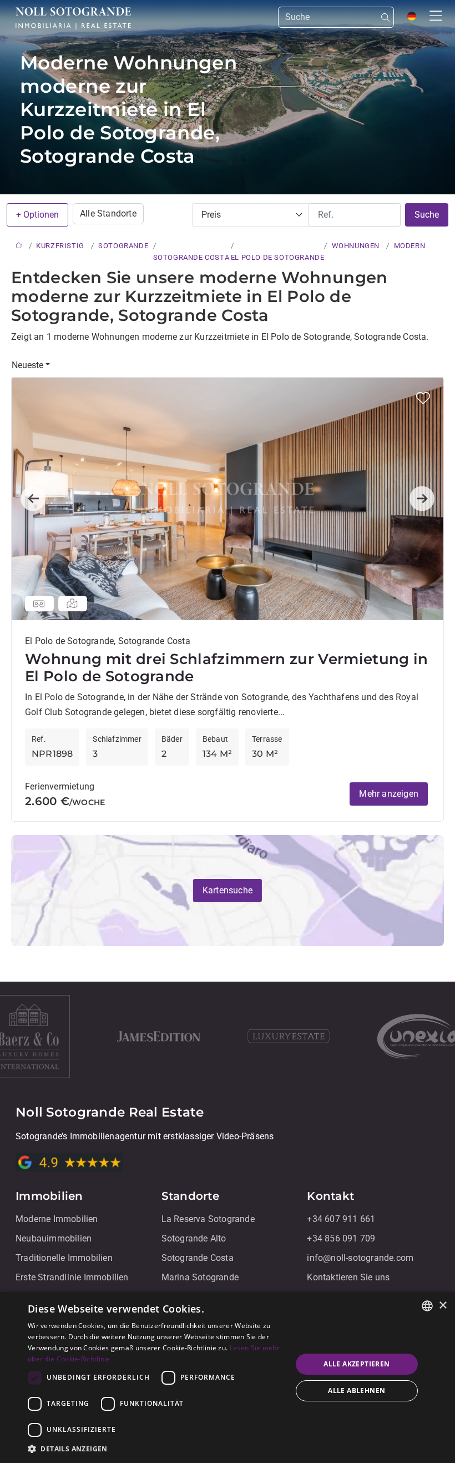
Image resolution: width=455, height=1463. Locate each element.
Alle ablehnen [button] (356, 1390)
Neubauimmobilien (54, 1238)
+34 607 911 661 (341, 1219)
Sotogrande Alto (193, 1238)
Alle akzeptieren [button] (356, 1364)
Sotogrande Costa (197, 1258)
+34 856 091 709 (341, 1238)
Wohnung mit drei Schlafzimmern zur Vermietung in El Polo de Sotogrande (226, 668)
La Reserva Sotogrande (208, 1219)
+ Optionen (37, 214)
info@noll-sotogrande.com (360, 1258)
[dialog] (227, 1377)
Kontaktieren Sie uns (348, 1277)
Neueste (27, 365)
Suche (426, 214)
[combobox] (427, 1305)
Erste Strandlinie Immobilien (72, 1277)
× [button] (442, 1305)
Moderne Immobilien (57, 1219)
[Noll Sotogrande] (73, 18)
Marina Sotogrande (200, 1277)
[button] (423, 397)
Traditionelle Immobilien (64, 1258)
